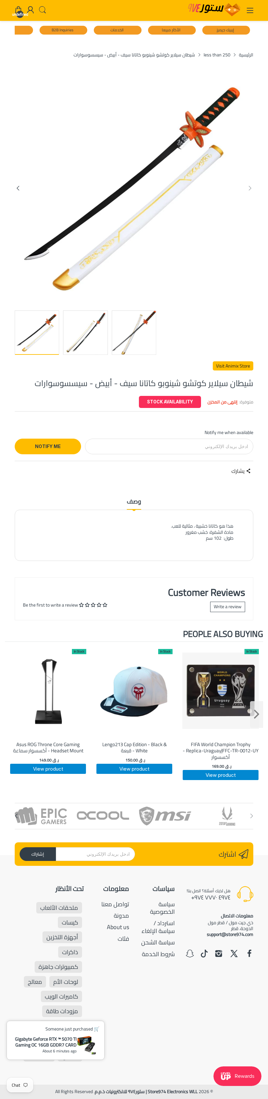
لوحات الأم (65, 981)
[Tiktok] (204, 954)
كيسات (70, 922)
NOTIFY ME (48, 446)
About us (118, 927)
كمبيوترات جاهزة (58, 966)
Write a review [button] (228, 606)
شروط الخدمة (158, 954)
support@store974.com (230, 934)
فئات (123, 938)
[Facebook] (249, 954)
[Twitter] (234, 954)
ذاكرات (70, 952)
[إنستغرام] (219, 954)
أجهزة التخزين (62, 937)
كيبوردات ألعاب (60, 1026)
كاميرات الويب (61, 996)
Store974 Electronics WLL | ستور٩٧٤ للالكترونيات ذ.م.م (146, 1091)
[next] (256, 714)
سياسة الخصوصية (162, 908)
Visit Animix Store (233, 366)
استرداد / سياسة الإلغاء (158, 927)
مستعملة (39, 1055)
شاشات (69, 1040)
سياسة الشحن (158, 942)
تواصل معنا (115, 904)
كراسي (70, 1055)
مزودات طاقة (62, 1011)
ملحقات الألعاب (59, 907)
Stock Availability (170, 401)
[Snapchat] (190, 954)
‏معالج (35, 981)
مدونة (121, 915)
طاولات (40, 1040)
